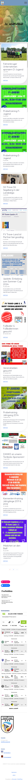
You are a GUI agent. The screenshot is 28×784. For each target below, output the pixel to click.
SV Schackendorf (7, 757)
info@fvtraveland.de (5, 742)
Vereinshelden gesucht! (10, 369)
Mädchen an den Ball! (11, 547)
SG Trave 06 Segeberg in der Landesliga (11, 190)
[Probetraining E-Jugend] (14, 141)
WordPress (19, 779)
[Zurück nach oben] (22, 778)
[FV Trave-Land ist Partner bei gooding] (14, 220)
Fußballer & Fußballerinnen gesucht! (10, 328)
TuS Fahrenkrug (7, 752)
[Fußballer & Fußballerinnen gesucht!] (14, 311)
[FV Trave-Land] (2, 2)
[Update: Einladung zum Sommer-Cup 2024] (14, 264)
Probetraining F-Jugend (11, 112)
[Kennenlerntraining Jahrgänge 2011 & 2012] (14, 484)
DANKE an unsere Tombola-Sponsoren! (13, 455)
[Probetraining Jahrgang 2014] (14, 398)
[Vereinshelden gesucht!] (14, 353)
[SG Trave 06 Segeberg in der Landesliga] (14, 179)
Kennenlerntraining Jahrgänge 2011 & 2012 (13, 501)
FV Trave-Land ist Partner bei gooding (13, 236)
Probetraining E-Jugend (11, 157)
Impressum (14, 772)
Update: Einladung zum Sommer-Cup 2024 (12, 281)
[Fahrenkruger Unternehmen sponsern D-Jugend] (14, 51)
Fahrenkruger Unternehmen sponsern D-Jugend (13, 66)
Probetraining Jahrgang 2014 (11, 414)
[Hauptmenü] (25, 3)
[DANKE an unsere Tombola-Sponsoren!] (14, 442)
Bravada (14, 779)
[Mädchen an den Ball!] (14, 531)
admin (14, 775)
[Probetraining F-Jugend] (14, 96)
